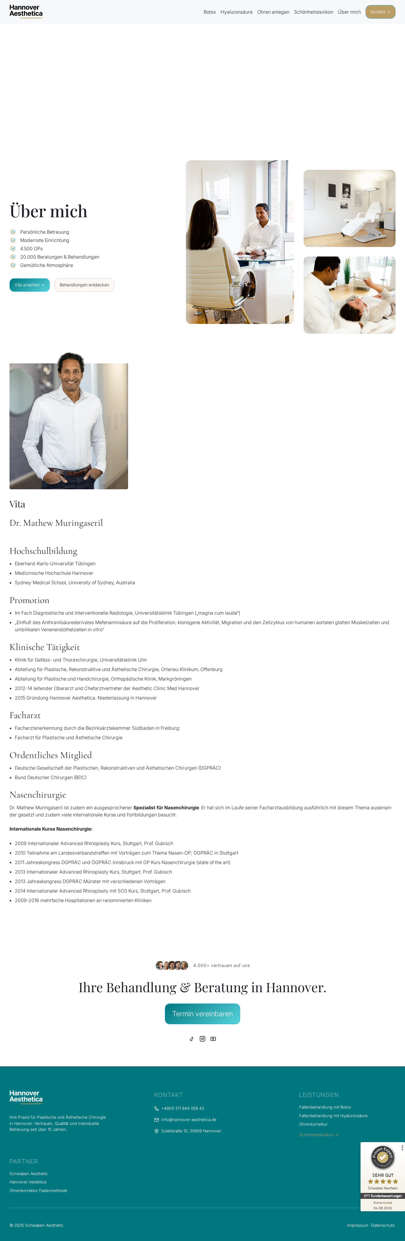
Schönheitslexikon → (318, 1134)
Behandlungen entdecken (84, 284)
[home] (25, 12)
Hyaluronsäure (237, 12)
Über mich (349, 12)
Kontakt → (380, 11)
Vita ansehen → (30, 284)
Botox (210, 12)
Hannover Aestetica (27, 1182)
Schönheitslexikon (313, 12)
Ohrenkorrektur (313, 1124)
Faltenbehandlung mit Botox (325, 1107)
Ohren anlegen (273, 12)
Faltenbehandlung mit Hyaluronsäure (333, 1115)
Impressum (357, 1225)
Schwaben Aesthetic (28, 1173)
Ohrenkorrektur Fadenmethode (38, 1190)
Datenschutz (383, 1225)
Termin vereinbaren (202, 1013)
